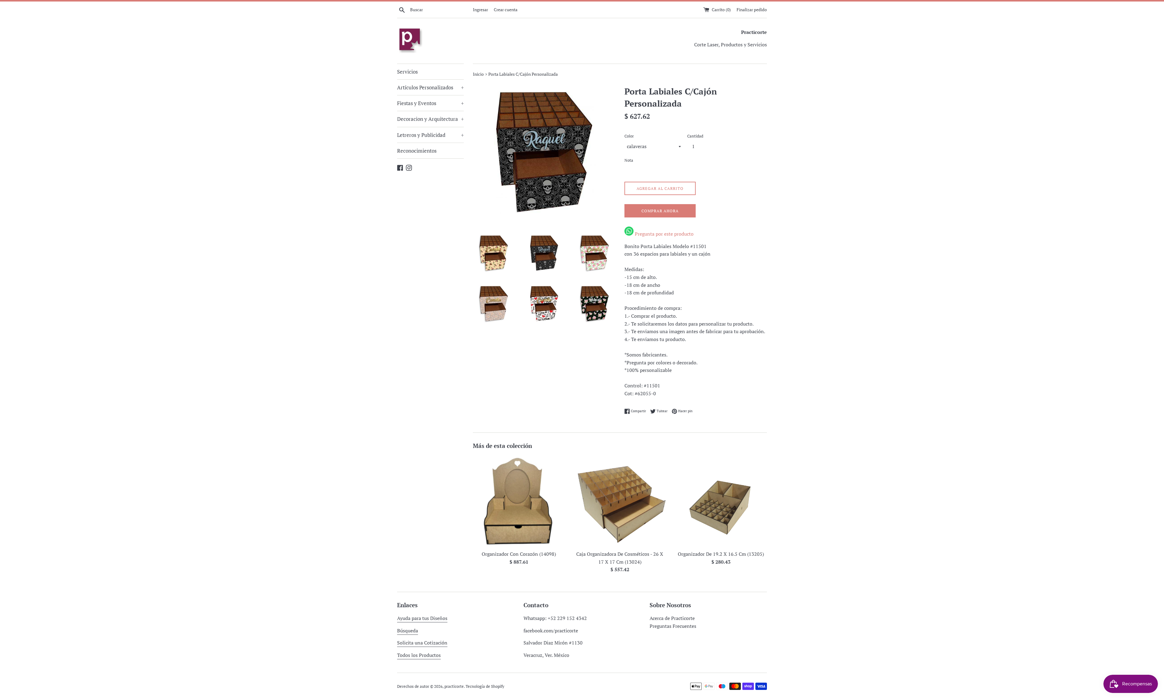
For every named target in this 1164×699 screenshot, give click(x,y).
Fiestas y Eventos (430, 103)
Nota (628, 160)
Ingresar (480, 9)
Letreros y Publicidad (430, 134)
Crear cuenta (505, 9)
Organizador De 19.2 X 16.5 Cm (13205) (721, 554)
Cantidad (695, 136)
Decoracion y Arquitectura (430, 118)
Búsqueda (407, 630)
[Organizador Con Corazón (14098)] (519, 501)
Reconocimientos (416, 150)
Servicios (407, 71)
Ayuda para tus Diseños (422, 618)
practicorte (454, 686)
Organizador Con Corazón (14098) (519, 554)
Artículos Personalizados (430, 87)
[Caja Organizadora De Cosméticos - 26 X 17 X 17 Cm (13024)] (620, 501)
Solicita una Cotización (422, 642)
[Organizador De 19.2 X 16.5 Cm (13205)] (721, 501)
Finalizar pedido (752, 9)
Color (629, 136)
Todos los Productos (419, 655)
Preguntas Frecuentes (673, 626)
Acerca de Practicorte (672, 618)
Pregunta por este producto (664, 233)
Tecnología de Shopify (485, 686)
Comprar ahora (660, 211)
